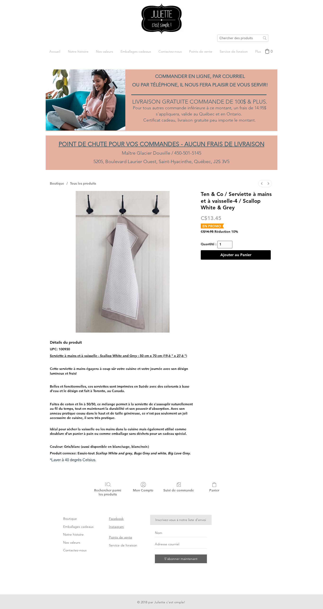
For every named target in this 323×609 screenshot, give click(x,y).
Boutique (70, 518)
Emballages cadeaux (78, 526)
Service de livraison (123, 545)
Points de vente (120, 537)
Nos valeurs (71, 542)
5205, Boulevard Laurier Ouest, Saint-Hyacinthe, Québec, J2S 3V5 (161, 161)
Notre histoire (73, 534)
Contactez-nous (75, 550)
